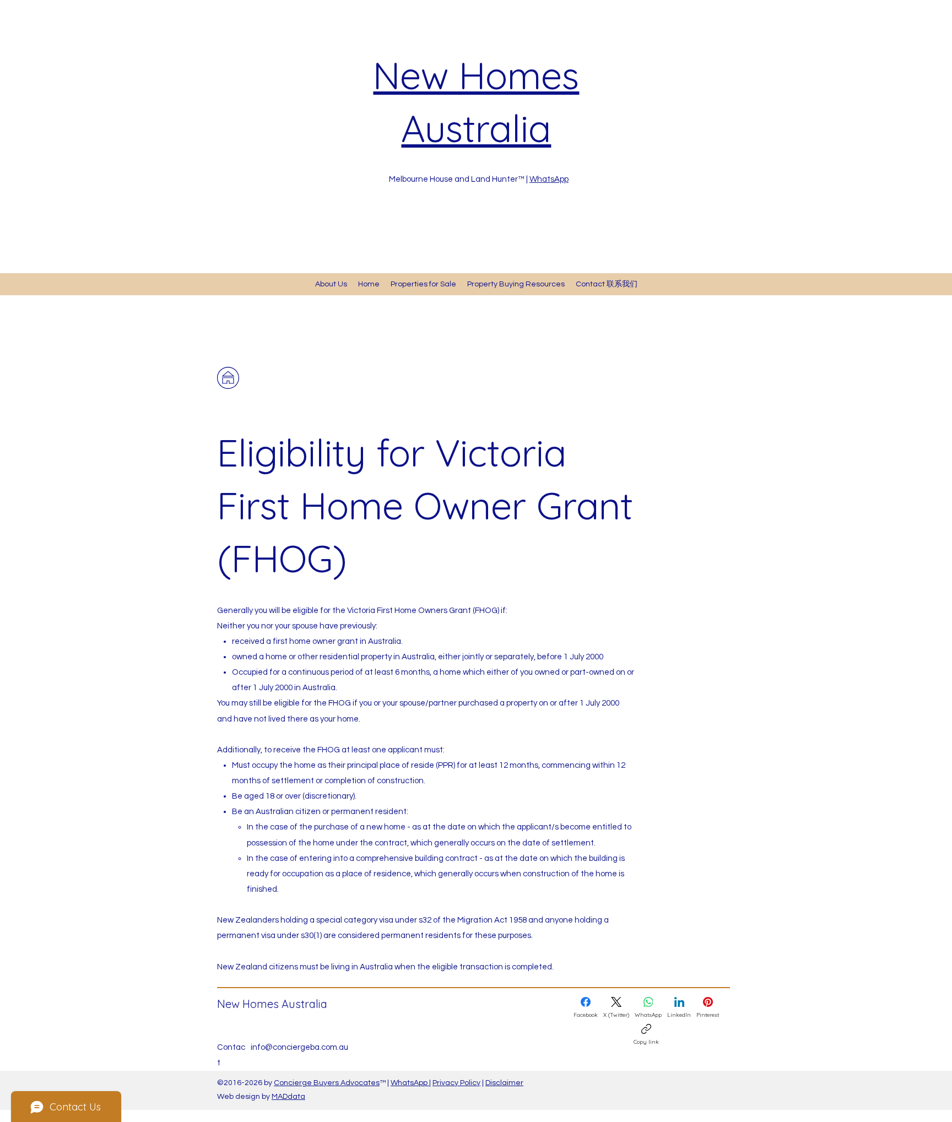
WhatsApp (549, 179)
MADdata (288, 1097)
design (248, 1097)
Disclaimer (504, 1083)
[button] (516, 284)
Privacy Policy (456, 1083)
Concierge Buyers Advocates (327, 1083)
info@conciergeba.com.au (299, 1047)
